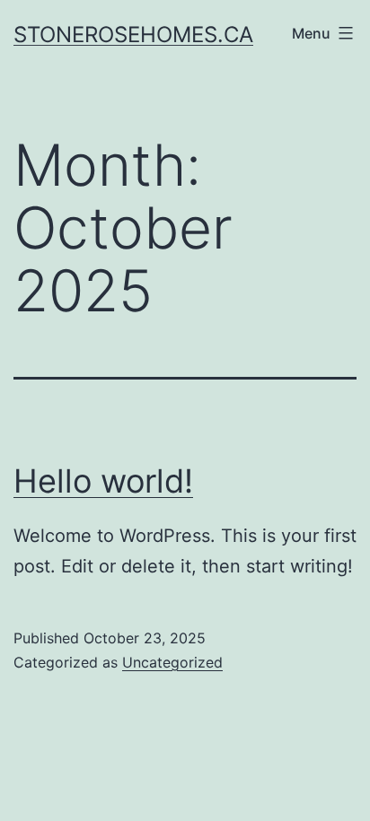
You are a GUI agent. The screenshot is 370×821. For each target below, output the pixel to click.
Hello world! (103, 481)
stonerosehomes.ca (133, 35)
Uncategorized (172, 662)
